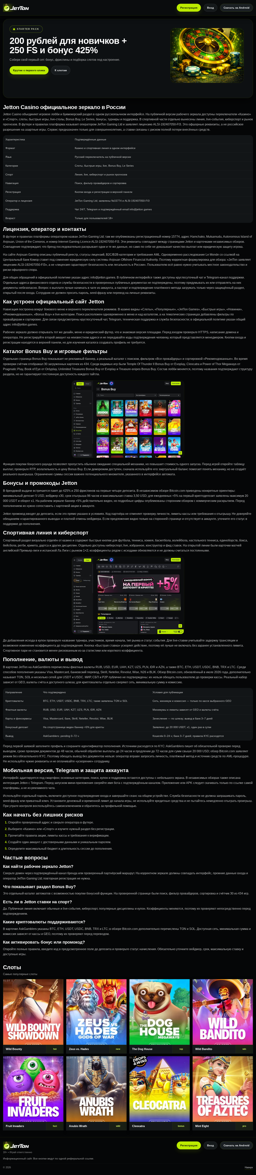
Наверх (249, 1167)
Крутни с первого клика (29, 70)
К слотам (61, 70)
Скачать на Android (236, 7)
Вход (210, 7)
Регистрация (188, 7)
